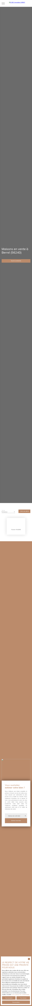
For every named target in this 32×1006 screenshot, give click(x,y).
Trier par (3, 510)
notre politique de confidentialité (20, 994)
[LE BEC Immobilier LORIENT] (19, 3)
